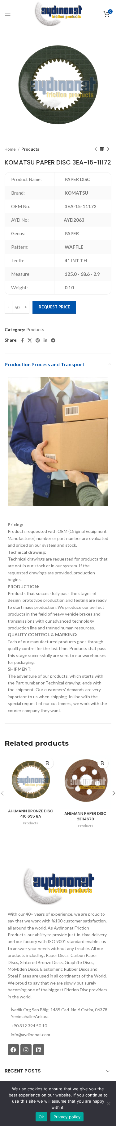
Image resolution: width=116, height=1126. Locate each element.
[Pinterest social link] (38, 340)
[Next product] (108, 149)
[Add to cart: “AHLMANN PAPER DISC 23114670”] (102, 763)
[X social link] (30, 340)
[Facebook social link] (22, 340)
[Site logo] (58, 13)
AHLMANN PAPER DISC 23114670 (85, 816)
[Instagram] (26, 1049)
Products (30, 149)
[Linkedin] (38, 1049)
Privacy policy (67, 1116)
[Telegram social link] (53, 340)
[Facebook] (13, 1049)
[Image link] (58, 885)
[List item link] (58, 1034)
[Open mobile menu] (8, 14)
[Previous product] (96, 149)
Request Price (54, 306)
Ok (41, 1116)
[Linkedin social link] (45, 340)
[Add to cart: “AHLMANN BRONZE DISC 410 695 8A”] (48, 763)
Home (10, 149)
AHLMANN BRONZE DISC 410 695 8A (30, 813)
